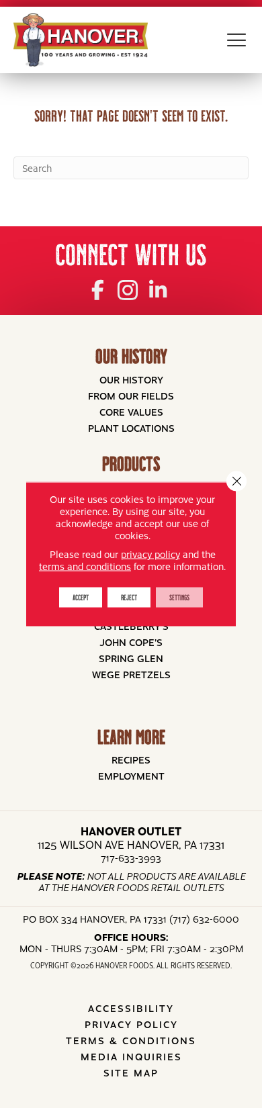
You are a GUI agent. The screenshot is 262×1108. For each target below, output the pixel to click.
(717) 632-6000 (204, 918)
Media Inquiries (131, 1056)
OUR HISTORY (131, 356)
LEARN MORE (131, 737)
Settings (179, 597)
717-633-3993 (131, 857)
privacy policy (150, 554)
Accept (81, 597)
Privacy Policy (131, 1024)
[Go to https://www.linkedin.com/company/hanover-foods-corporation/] (158, 288)
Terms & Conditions (131, 1040)
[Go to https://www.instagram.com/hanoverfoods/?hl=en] (128, 289)
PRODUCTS (131, 464)
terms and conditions (85, 566)
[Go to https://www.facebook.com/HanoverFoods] (98, 288)
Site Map (131, 1072)
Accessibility (131, 1008)
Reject (129, 597)
